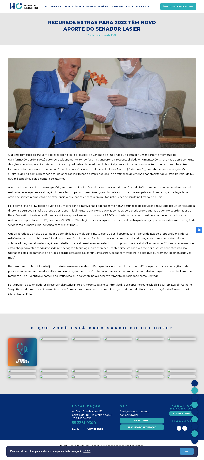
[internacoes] (137, 371)
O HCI (45, 6)
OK (186, 451)
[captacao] (137, 339)
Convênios (89, 6)
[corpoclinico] (41, 371)
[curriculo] (137, 377)
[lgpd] (9, 377)
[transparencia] (105, 377)
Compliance (95, 428)
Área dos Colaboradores (178, 6)
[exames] (22, 366)
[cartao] (41, 339)
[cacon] (73, 371)
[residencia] (105, 339)
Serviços (56, 6)
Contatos (117, 6)
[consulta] (169, 339)
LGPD (86, 451)
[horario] (73, 339)
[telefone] (169, 377)
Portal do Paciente (137, 6)
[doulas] (9, 371)
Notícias (103, 6)
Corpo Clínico (72, 6)
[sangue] (105, 371)
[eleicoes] (73, 377)
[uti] (169, 371)
